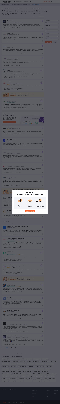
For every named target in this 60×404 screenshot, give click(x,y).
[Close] (46, 191)
